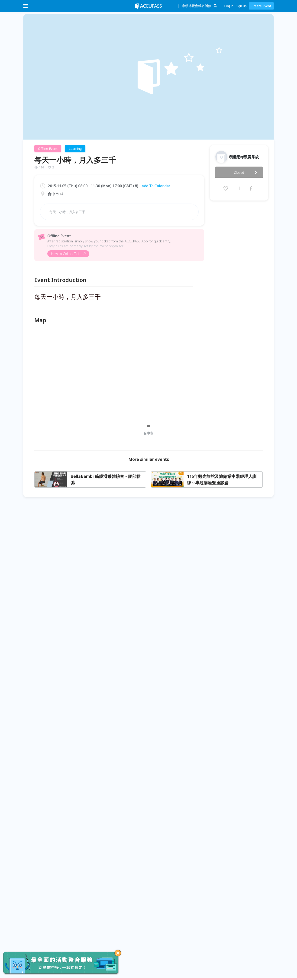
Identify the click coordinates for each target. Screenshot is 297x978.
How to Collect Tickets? (68, 253)
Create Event (261, 6)
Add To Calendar (156, 185)
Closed (239, 172)
